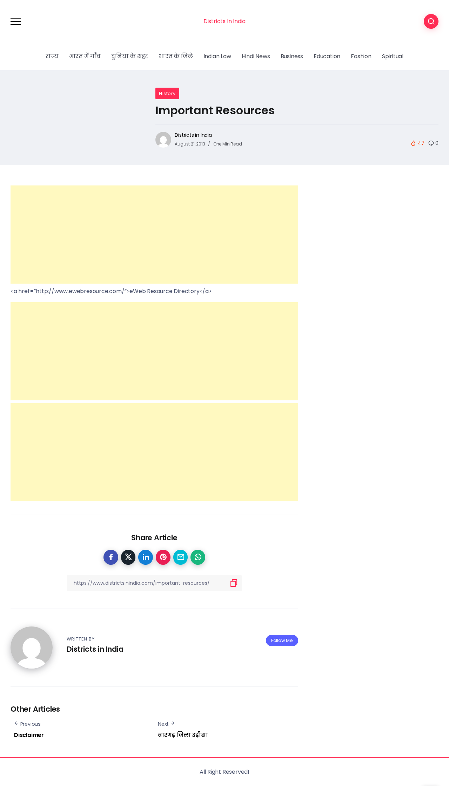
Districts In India (224, 21)
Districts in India (193, 134)
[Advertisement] (154, 234)
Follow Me (282, 640)
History (167, 93)
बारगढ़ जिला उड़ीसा (183, 735)
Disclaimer (29, 735)
